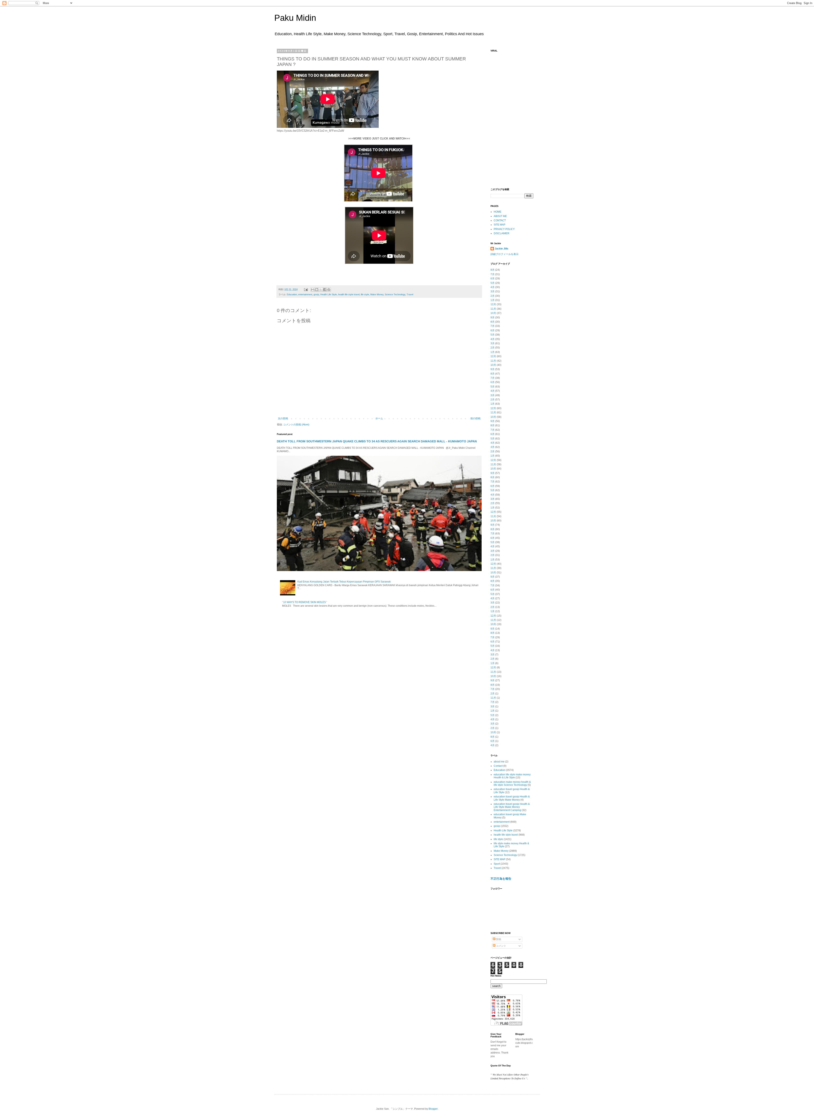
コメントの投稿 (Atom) (296, 424)
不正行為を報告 (501, 878)
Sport (497, 863)
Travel (410, 294)
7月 (493, 274)
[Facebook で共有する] (325, 289)
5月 (493, 282)
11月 (493, 308)
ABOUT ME (500, 216)
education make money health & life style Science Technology (512, 783)
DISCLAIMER (501, 233)
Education (292, 294)
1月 (493, 300)
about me (499, 761)
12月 (493, 304)
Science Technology (395, 294)
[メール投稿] (305, 289)
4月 (493, 287)
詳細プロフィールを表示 (505, 254)
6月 (493, 278)
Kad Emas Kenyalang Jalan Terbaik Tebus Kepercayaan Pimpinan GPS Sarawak (344, 581)
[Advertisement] (512, 117)
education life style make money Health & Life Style (512, 776)
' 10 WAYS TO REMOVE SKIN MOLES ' (304, 602)
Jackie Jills (501, 248)
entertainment (305, 294)
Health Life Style (328, 294)
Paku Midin (295, 17)
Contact (498, 765)
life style (365, 294)
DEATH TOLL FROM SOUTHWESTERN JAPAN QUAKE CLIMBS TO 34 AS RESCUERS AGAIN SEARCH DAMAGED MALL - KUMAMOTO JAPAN (377, 441)
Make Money (376, 294)
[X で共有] (321, 289)
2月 (493, 295)
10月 (493, 313)
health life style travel (349, 294)
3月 (493, 291)
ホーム (379, 418)
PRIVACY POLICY (504, 229)
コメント (500, 945)
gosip (316, 294)
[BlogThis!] (317, 289)
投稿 (498, 939)
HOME (497, 211)
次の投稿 (283, 418)
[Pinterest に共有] (329, 289)
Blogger (433, 1108)
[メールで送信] (313, 289)
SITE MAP (499, 224)
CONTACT (500, 220)
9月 (493, 317)
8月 (493, 269)
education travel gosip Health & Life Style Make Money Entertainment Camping (512, 807)
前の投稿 (475, 418)
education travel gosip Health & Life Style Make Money (512, 798)
